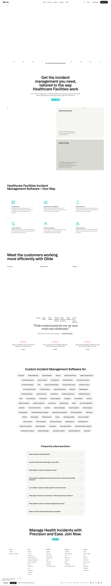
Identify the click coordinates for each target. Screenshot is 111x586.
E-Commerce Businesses (29, 389)
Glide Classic (86, 570)
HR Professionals (31, 398)
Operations (47, 407)
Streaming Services (83, 421)
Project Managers (23, 412)
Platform (11, 551)
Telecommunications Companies (83, 426)
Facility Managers (83, 389)
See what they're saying (67, 333)
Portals (29, 564)
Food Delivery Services (26, 394)
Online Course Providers (35, 407)
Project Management (32, 562)
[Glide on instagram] (93, 582)
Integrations (85, 566)
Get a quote (16, 44)
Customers (55, 2)
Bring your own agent (13, 553)
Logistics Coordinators (38, 403)
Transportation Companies (27, 430)
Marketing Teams (64, 403)
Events (66, 562)
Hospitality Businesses (84, 394)
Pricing (67, 2)
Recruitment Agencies (76, 412)
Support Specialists (40, 426)
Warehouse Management (33, 559)
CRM (29, 568)
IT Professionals (79, 398)
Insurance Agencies (55, 398)
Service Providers (27, 421)
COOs (39, 384)
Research (85, 557)
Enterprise (49, 2)
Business (48, 551)
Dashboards (30, 566)
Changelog (85, 568)
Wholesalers (87, 430)
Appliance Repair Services (86, 375)
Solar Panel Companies (55, 421)
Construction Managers (27, 384)
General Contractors (41, 394)
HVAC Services (43, 398)
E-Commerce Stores (45, 389)
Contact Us (86, 582)
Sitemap (77, 582)
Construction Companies (83, 380)
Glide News (67, 564)
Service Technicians (41, 421)
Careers (85, 553)
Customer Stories (68, 553)
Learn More (8, 580)
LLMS (81, 582)
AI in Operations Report (70, 566)
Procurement (30, 555)
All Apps (29, 574)
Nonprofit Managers (33, 375)
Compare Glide (86, 562)
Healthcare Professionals (68, 394)
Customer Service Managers (51, 384)
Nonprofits (21, 407)
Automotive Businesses (28, 380)
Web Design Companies (59, 430)
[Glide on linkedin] (98, 582)
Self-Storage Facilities (69, 417)
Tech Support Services (65, 426)
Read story (12, 299)
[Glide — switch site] (7, 2)
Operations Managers (59, 407)
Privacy (70, 582)
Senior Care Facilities (83, 417)
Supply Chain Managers (25, 426)
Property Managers (47, 375)
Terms (66, 582)
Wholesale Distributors (74, 430)
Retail (47, 559)
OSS (74, 582)
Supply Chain (49, 555)
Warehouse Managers (43, 430)
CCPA (20, 578)
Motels (74, 403)
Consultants (21, 375)
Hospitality (48, 564)
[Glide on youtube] (90, 582)
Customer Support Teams (69, 384)
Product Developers (74, 407)
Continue (13, 582)
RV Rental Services (46, 417)
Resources (61, 2)
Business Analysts (42, 380)
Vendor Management (32, 557)
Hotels (21, 398)
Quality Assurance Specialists (59, 412)
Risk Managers (34, 417)
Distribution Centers (84, 384)
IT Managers (67, 398)
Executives (72, 389)
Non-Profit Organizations (86, 403)
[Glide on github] (101, 582)
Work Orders (30, 570)
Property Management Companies (39, 412)
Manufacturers (52, 403)
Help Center (67, 557)
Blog (84, 555)
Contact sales (95, 2)
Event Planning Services (60, 389)
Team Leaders (52, 426)
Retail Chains (89, 412)
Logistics (30, 553)
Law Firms (89, 398)
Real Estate (48, 562)
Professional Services (50, 566)
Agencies (58, 375)
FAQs (84, 564)
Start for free (104, 2)
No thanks (6, 582)
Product (44, 2)
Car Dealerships (55, 380)
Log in (88, 2)
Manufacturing (49, 557)
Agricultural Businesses (70, 375)
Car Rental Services (68, 380)
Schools (57, 417)
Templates (67, 551)
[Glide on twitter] (96, 582)
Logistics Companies (24, 403)
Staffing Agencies (69, 421)
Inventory (30, 551)
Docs (66, 555)
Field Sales (30, 572)
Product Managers (87, 407)
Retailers (24, 417)
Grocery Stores (54, 394)
